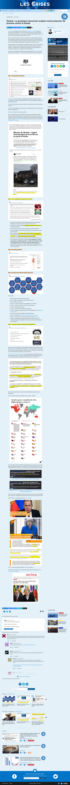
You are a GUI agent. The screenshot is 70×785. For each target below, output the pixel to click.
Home (3, 13)
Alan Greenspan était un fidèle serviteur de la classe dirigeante (63, 100)
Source (9, 567)
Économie (60, 620)
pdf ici (36, 51)
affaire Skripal (51, 27)
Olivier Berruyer (58, 31)
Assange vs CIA (61, 111)
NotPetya (37, 316)
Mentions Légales (33, 783)
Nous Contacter (26, 10)
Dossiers (6, 13)
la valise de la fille (19, 118)
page (15, 348)
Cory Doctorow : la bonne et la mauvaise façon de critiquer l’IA (63, 93)
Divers (29, 752)
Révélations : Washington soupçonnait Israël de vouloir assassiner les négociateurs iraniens (63, 630)
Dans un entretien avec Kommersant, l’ (16, 354)
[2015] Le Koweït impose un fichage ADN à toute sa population (30, 746)
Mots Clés (18, 10)
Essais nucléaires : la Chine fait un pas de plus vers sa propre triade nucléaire (63, 615)
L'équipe (10, 783)
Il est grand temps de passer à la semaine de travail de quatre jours (62, 622)
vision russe (34, 315)
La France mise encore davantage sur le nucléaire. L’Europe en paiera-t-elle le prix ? (63, 86)
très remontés (28, 498)
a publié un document (31, 31)
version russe (13, 311)
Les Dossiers (5, 10)
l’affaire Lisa (40, 310)
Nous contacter (5, 783)
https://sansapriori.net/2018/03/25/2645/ (28, 644)
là (11, 151)
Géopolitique (18, 711)
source (36, 150)
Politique (60, 98)
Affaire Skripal (11, 13)
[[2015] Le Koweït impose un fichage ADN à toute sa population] (10, 749)
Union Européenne (61, 118)
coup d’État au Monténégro (25, 315)
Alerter (17, 647)
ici (9, 151)
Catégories (11, 10)
